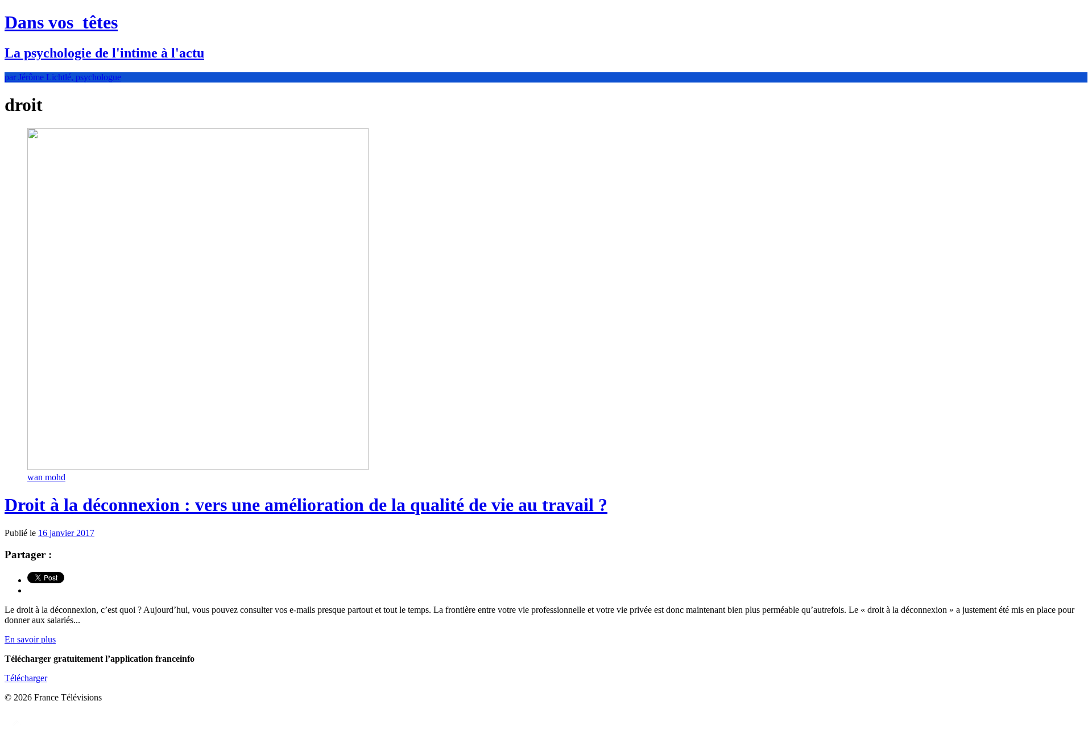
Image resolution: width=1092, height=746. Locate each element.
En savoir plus (30, 639)
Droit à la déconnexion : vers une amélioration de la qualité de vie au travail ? (306, 504)
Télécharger (26, 678)
